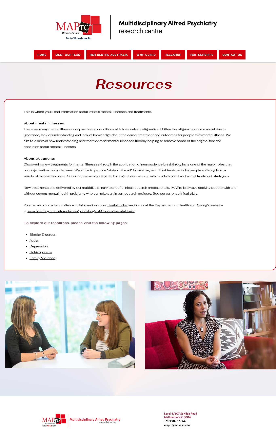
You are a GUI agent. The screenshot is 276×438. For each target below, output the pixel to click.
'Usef (111, 205)
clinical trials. (188, 193)
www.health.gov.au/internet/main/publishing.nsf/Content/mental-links (81, 211)
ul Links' (121, 205)
